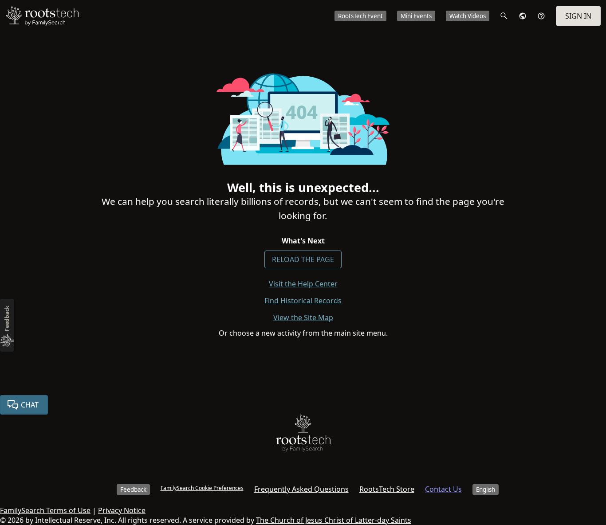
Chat (30, 405)
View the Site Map (303, 317)
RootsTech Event (360, 16)
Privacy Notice (122, 510)
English (485, 490)
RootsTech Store (386, 489)
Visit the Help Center (303, 284)
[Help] (541, 16)
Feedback (133, 490)
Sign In (578, 16)
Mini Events (416, 16)
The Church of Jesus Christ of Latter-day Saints (333, 520)
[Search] (504, 16)
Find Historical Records (303, 301)
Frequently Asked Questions (301, 489)
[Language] (522, 16)
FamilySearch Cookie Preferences (202, 488)
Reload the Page (303, 259)
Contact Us (443, 489)
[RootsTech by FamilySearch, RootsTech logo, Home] (42, 16)
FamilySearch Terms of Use (45, 510)
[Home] (303, 435)
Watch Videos (467, 16)
